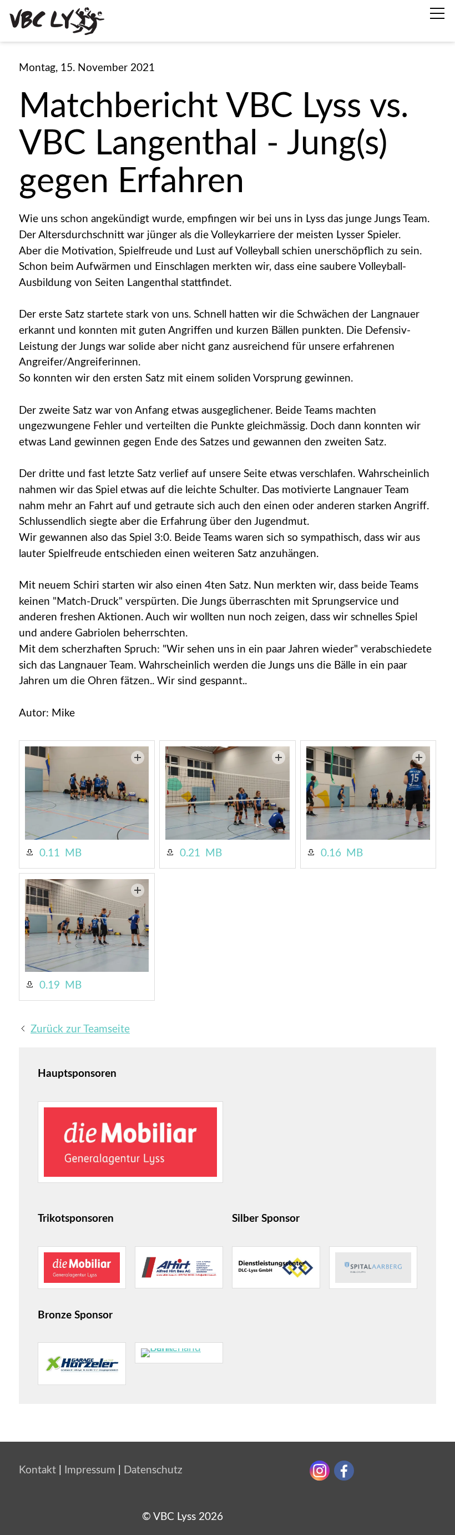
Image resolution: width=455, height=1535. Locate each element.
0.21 (190, 853)
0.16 (331, 853)
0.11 (50, 853)
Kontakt (37, 1470)
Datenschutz (153, 1470)
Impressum (89, 1470)
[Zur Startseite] (56, 21)
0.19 (50, 985)
